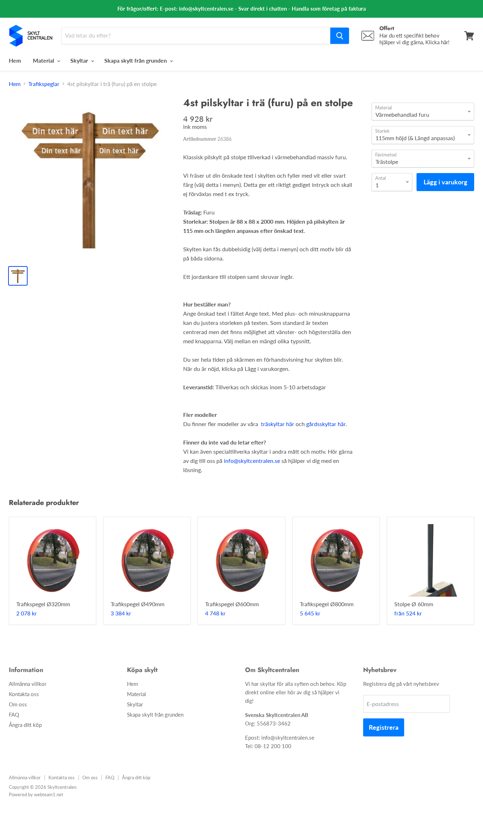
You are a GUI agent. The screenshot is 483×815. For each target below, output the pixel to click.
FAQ (14, 714)
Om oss (18, 704)
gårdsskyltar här (325, 423)
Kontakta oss (24, 694)
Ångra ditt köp (25, 725)
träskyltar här (277, 423)
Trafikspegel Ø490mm (137, 604)
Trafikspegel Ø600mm (232, 604)
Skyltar (79, 60)
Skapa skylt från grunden (136, 60)
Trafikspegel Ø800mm (327, 604)
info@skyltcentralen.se (252, 460)
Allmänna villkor (27, 684)
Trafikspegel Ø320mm (43, 604)
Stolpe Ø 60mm (413, 604)
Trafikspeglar (43, 84)
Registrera (383, 727)
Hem (15, 60)
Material (44, 60)
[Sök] (339, 36)
